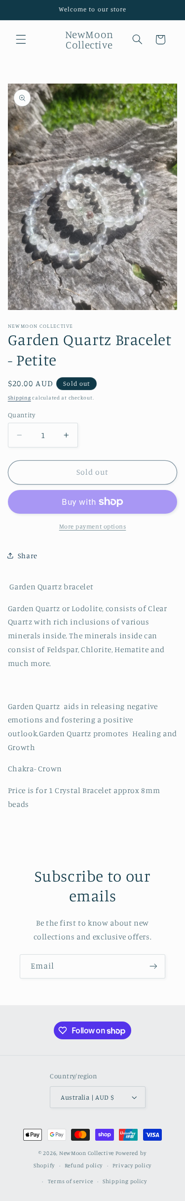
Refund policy (84, 1165)
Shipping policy (125, 1181)
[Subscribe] (153, 966)
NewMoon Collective (86, 1153)
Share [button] (27, 555)
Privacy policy (131, 1165)
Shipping (19, 397)
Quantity (21, 415)
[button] (20, 39)
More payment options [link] (92, 526)
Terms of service (70, 1181)
